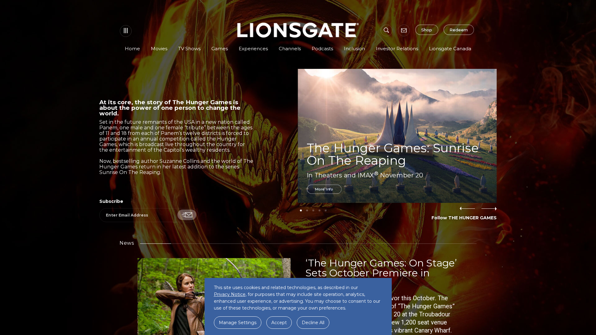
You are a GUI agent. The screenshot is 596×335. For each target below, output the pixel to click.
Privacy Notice (230, 294)
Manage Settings (237, 322)
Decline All (313, 322)
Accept (279, 322)
